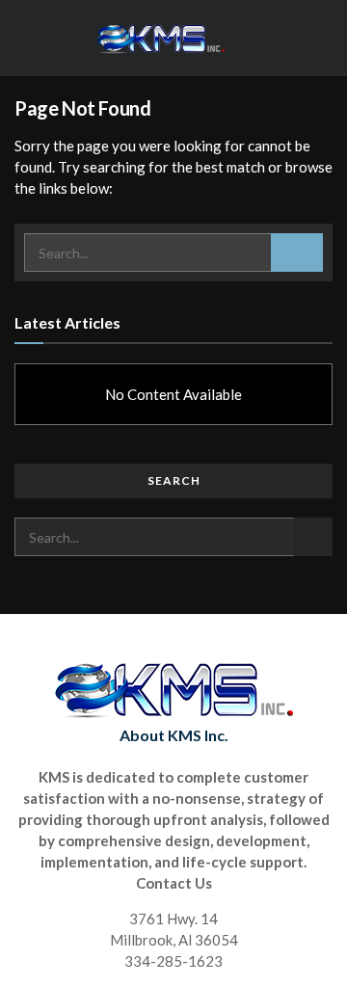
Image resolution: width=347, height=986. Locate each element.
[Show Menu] (324, 38)
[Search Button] (297, 252)
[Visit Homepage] (160, 38)
